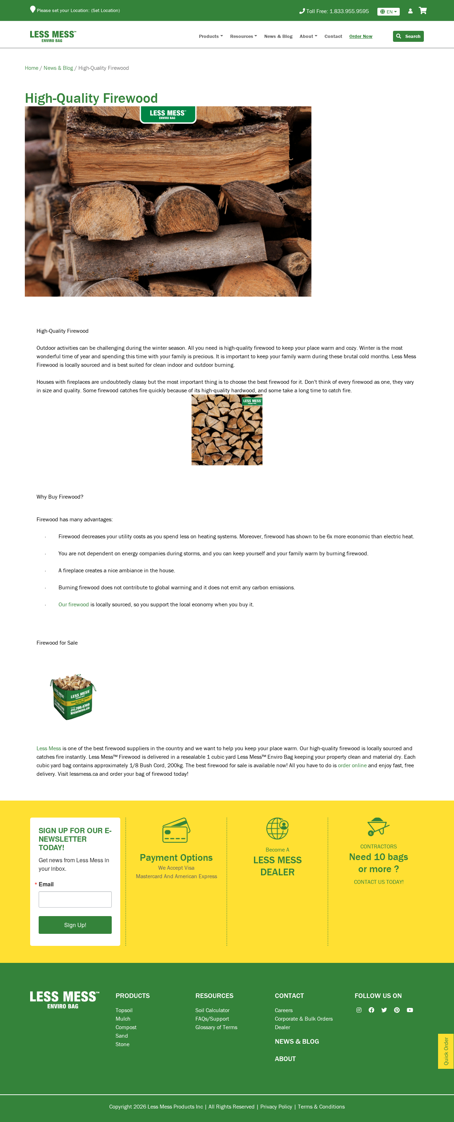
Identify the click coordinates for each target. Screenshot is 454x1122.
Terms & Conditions (321, 1106)
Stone (122, 1044)
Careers (284, 1010)
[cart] (423, 11)
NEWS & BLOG (297, 1041)
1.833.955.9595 (349, 11)
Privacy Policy (276, 1106)
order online (352, 765)
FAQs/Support (212, 1018)
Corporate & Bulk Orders (304, 1018)
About (306, 36)
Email (46, 884)
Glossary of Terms (216, 1027)
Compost (126, 1027)
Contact (333, 36)
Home (32, 67)
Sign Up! (75, 925)
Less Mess (49, 748)
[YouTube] (406, 1010)
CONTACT (289, 995)
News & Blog (278, 36)
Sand (122, 1035)
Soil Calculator (212, 1010)
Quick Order (445, 1051)
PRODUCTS (133, 995)
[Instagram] (355, 1010)
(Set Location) (105, 10)
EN (390, 12)
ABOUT (285, 1058)
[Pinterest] (393, 1010)
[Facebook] (367, 1010)
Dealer (282, 1027)
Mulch (123, 1018)
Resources (241, 36)
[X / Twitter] (380, 1010)
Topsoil (124, 1010)
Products (209, 36)
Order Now (360, 36)
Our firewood (74, 604)
